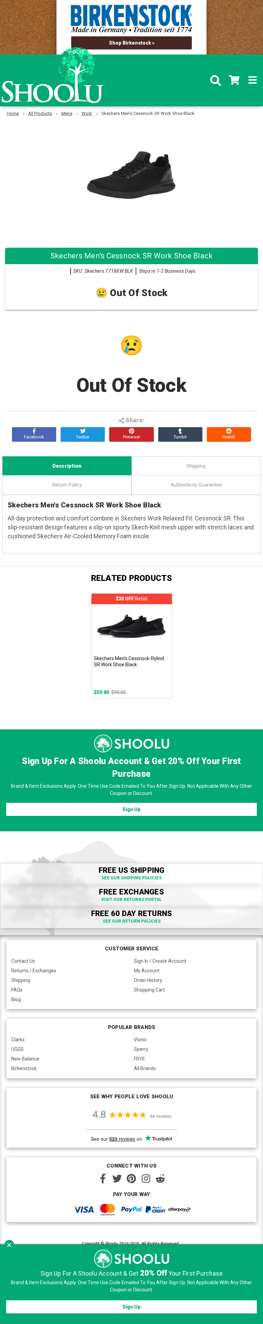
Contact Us (23, 961)
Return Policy (67, 485)
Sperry (141, 1049)
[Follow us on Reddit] (160, 1178)
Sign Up (131, 809)
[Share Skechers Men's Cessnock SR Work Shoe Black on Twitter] (83, 434)
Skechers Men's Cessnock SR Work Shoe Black (148, 113)
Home (13, 113)
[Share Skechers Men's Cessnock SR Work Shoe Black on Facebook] (34, 434)
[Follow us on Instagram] (146, 1178)
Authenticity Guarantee (196, 485)
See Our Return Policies (132, 921)
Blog (16, 999)
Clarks (18, 1039)
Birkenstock (24, 1068)
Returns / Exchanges (33, 970)
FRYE (139, 1059)
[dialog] (131, 1284)
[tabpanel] (131, 648)
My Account (147, 970)
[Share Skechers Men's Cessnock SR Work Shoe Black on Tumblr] (180, 434)
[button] (9, 1245)
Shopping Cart (149, 990)
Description (67, 466)
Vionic (140, 1039)
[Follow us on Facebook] (103, 1178)
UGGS (17, 1049)
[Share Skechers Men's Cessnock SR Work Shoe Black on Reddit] (229, 434)
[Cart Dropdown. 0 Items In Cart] (234, 80)
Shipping (196, 466)
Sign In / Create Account (160, 961)
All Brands (145, 1068)
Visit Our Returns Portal (131, 899)
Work (87, 113)
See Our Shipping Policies (131, 878)
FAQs (17, 990)
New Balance (25, 1059)
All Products (40, 113)
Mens (66, 113)
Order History (148, 980)
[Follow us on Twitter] (117, 1178)
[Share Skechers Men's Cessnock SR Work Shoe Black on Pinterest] (131, 434)
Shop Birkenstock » (131, 43)
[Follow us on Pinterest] (131, 1178)
